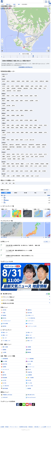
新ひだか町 (32, 139)
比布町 (36, 86)
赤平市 (22, 154)
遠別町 (31, 95)
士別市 (8, 86)
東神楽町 (27, 86)
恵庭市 (33, 146)
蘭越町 (22, 163)
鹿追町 (22, 125)
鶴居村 (31, 120)
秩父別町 (9, 158)
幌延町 (47, 81)
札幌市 (3, 76)
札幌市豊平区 (31, 144)
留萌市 (3, 95)
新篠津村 (8, 149)
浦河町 (17, 139)
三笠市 (26, 154)
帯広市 (3, 125)
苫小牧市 (8, 132)
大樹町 (3, 127)
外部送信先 (30, 426)
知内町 (21, 171)
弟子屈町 (26, 120)
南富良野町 (26, 88)
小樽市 (3, 163)
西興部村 (26, 110)
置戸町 (13, 105)
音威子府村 (9, 90)
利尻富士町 (42, 81)
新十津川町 (42, 156)
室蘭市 (3, 132)
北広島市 (38, 146)
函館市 (3, 171)
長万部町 (44, 171)
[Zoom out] (2, 42)
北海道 (14, 4)
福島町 (17, 171)
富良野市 (17, 86)
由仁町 (18, 156)
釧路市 (3, 120)
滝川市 (31, 154)
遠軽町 (8, 110)
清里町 (21, 100)
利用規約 (7, 426)
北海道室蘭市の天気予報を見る (25, 67)
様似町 (21, 139)
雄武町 (31, 110)
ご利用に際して (37, 426)
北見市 (3, 105)
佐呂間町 (31, 100)
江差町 (8, 175)
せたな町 (37, 175)
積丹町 (26, 166)
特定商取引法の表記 (23, 426)
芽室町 (35, 125)
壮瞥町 (26, 132)
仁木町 (35, 166)
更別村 (45, 125)
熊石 (5, 202)
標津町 (18, 115)
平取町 (8, 139)
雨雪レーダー (8, 4)
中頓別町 (18, 81)
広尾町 (8, 127)
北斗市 (8, 171)
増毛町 (8, 95)
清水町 (31, 125)
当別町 (3, 149)
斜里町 (17, 100)
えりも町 (26, 139)
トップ (2, 4)
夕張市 (3, 154)
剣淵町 (40, 88)
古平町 (31, 166)
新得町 (26, 125)
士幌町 (12, 125)
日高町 (3, 139)
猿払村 (8, 81)
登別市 (13, 132)
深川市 (45, 154)
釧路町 (8, 120)
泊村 (17, 166)
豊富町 (27, 81)
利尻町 (36, 81)
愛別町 (41, 86)
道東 (6, 183)
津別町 (12, 100)
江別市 (24, 146)
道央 (10, 183)
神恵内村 (22, 166)
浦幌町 (39, 127)
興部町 (21, 110)
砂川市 (35, 154)
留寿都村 (37, 163)
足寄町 (30, 127)
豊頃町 (21, 127)
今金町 (32, 175)
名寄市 (12, 86)
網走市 (3, 100)
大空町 (36, 100)
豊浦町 (22, 132)
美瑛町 (8, 88)
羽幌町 (21, 95)
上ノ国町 (13, 175)
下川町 (44, 88)
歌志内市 (40, 154)
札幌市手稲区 (12, 146)
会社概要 (2, 426)
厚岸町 (12, 120)
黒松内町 (17, 163)
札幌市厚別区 (5, 146)
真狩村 (32, 163)
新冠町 (12, 139)
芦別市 (18, 154)
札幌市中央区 (5, 144)
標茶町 (21, 120)
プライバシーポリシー (14, 426)
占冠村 (31, 88)
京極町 (47, 163)
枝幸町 (23, 81)
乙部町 (23, 175)
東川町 (3, 88)
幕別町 (12, 127)
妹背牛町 (4, 158)
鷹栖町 (22, 86)
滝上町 (17, 110)
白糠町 (35, 120)
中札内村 (40, 125)
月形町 (32, 156)
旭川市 (3, 86)
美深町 (3, 90)
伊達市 (18, 132)
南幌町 (3, 156)
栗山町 (27, 156)
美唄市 (13, 154)
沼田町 (23, 158)
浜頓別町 (13, 81)
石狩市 (43, 146)
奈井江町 (8, 156)
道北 (3, 183)
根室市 (3, 115)
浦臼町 (36, 156)
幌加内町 (19, 90)
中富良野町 (19, 88)
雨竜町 (14, 158)
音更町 (8, 125)
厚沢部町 (18, 175)
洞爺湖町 (40, 132)
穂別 (5, 197)
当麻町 (32, 86)
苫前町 (17, 95)
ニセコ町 (27, 163)
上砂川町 (14, 156)
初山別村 (26, 95)
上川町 (45, 86)
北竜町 (18, 158)
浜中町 (17, 120)
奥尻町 (27, 175)
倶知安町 (4, 166)
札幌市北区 (11, 144)
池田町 (17, 127)
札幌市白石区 (24, 144)
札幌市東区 (18, 144)
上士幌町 (17, 125)
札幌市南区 (38, 144)
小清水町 (26, 100)
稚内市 (3, 81)
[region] (25, 29)
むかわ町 (4, 134)
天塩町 (35, 95)
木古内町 (26, 171)
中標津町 (13, 115)
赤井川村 (45, 166)
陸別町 (34, 127)
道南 (19, 4)
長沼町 (23, 156)
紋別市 (3, 110)
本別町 (26, 127)
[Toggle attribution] (2, 51)
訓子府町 (8, 105)
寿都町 (12, 163)
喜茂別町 (42, 163)
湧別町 (12, 110)
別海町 (8, 115)
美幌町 (8, 100)
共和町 (9, 166)
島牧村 (8, 163)
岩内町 (13, 166)
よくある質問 (43, 426)
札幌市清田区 (19, 146)
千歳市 (29, 146)
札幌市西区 (44, 144)
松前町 (12, 171)
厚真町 (35, 132)
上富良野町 (13, 88)
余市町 (40, 166)
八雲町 (3, 175)
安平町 (45, 132)
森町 (40, 171)
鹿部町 (35, 171)
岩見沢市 (8, 154)
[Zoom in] (2, 40)
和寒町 (35, 88)
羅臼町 (22, 115)
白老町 (31, 132)
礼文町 (32, 81)
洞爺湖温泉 (6, 200)
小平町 (12, 95)
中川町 (14, 90)
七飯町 (31, 171)
